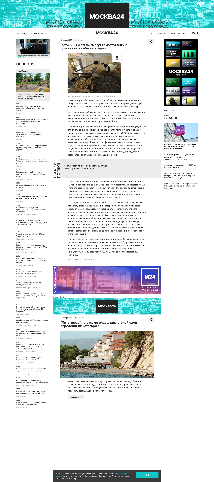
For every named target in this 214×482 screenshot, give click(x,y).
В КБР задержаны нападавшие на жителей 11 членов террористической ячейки (31, 260)
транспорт (31, 288)
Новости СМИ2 (58, 297)
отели (85, 259)
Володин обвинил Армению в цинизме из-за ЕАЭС (31, 186)
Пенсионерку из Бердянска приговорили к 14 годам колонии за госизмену (30, 209)
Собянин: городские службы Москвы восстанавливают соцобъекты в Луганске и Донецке (32, 96)
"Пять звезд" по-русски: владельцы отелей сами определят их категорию (86, 167)
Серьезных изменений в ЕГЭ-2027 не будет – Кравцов (30, 235)
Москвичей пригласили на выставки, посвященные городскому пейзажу (30, 392)
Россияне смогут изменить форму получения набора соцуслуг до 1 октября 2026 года (32, 108)
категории (91, 259)
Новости (25, 64)
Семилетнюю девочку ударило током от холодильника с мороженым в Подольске (32, 121)
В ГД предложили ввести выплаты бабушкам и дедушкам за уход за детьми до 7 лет (32, 161)
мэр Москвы (20, 351)
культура (19, 396)
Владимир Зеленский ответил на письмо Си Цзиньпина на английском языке (31, 174)
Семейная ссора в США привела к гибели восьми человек (32, 321)
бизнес (24, 252)
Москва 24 (107, 33)
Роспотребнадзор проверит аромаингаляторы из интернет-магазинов (29, 134)
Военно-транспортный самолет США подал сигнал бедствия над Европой (31, 370)
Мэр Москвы (23, 71)
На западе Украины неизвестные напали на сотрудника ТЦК (29, 272)
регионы (35, 215)
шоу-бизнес (20, 363)
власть (18, 252)
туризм (70, 259)
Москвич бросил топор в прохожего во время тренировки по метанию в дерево (31, 148)
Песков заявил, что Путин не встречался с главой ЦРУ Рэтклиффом (32, 403)
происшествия (21, 126)
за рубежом (28, 179)
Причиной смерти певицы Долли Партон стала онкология (29, 358)
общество (19, 113)
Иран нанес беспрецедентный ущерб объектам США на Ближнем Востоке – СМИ (31, 333)
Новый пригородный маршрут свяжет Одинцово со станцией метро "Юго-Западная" (31, 309)
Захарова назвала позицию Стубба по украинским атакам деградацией (31, 197)
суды (18, 215)
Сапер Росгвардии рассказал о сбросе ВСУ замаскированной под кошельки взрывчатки (31, 296)
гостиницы (77, 259)
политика (19, 179)
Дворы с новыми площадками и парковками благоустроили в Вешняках (32, 381)
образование (20, 228)
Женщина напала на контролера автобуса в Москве (29, 283)
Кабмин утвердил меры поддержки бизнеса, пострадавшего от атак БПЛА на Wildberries (31, 247)
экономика (31, 252)
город (30, 153)
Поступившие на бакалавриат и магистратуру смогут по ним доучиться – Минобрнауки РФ (31, 223)
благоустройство (28, 385)
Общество (81, 40)
